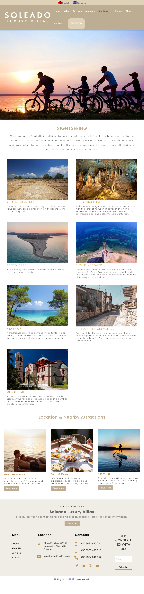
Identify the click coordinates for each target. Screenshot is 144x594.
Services (77, 11)
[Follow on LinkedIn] (83, 566)
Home (57, 11)
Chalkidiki (103, 11)
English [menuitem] (61, 579)
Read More (11, 488)
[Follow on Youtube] (97, 566)
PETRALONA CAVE (88, 202)
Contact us (72, 523)
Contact (58, 23)
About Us (16, 548)
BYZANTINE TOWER (89, 265)
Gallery (118, 11)
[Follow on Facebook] (77, 566)
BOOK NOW (76, 23)
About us (90, 11)
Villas (66, 11)
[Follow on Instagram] (90, 566)
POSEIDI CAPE (16, 265)
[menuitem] (64, 3)
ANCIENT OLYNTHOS (21, 202)
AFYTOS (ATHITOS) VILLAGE (95, 329)
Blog (128, 11)
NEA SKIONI (14, 329)
